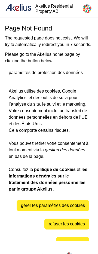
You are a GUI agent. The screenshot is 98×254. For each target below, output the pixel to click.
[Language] (87, 8)
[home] (18, 8)
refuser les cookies (67, 224)
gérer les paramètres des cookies (53, 205)
